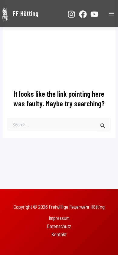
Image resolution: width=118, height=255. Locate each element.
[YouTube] (94, 14)
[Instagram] (71, 14)
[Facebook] (83, 14)
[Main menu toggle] (111, 14)
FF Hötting (25, 13)
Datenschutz (59, 226)
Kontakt (59, 234)
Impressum (59, 218)
